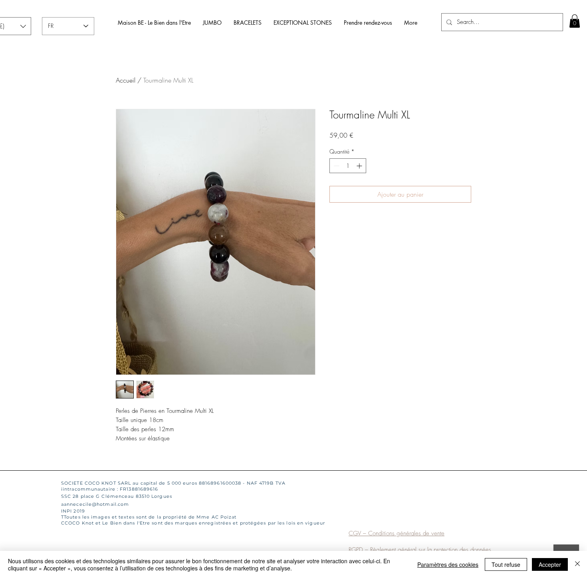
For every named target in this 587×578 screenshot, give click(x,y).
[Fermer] (577, 564)
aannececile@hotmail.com (95, 504)
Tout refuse (506, 564)
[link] (574, 21)
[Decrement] (336, 166)
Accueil (125, 80)
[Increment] (360, 166)
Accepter (550, 564)
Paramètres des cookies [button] (447, 564)
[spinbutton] (348, 166)
